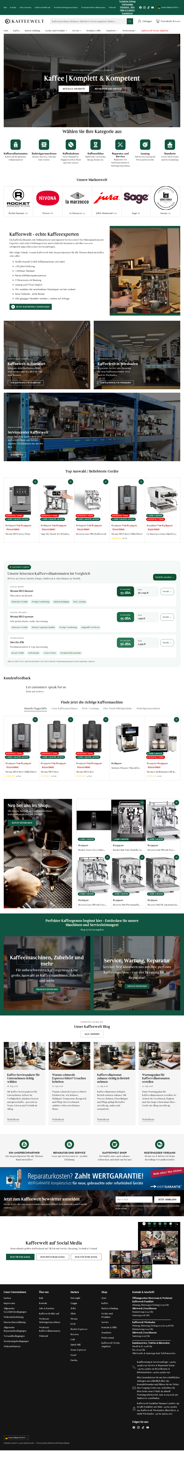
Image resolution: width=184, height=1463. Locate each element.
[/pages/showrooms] (47, 355)
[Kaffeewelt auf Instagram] (144, 8)
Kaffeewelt (29, 1443)
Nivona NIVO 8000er (21, 591)
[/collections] (38, 853)
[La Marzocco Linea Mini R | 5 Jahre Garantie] (162, 500)
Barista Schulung (109, 1308)
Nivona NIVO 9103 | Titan (17, 534)
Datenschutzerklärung (15, 1322)
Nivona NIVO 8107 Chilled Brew (127, 534)
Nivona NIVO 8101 (85, 771)
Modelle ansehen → (164, 577)
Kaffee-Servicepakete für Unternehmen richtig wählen (23, 1078)
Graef (73, 1355)
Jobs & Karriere (46, 1308)
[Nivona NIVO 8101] (92, 738)
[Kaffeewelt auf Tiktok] (148, 8)
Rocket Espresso (79, 1329)
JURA (73, 1308)
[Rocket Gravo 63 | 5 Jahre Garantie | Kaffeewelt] (94, 820)
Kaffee (104, 1303)
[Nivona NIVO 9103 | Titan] (21, 500)
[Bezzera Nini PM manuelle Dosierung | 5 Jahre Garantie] (128, 875)
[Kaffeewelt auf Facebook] (140, 8)
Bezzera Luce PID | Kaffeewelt (91, 534)
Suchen (7, 1298)
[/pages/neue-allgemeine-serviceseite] (92, 427)
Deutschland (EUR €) (169, 7)
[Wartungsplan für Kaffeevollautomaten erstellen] (159, 1056)
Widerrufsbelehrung (13, 1317)
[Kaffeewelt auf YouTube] (152, 8)
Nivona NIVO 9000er (21, 616)
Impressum (9, 1303)
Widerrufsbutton (12, 1346)
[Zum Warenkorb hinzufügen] (35, 481)
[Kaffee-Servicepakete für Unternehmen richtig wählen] (24, 1056)
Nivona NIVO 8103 (50, 771)
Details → (167, 591)
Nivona (74, 1318)
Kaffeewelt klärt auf (49, 1313)
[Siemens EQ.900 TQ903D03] (127, 738)
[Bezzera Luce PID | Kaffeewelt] (92, 500)
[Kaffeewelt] (24, 21)
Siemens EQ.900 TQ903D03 (125, 768)
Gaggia (74, 1303)
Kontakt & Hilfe (109, 1327)
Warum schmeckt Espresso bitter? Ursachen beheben (69, 1078)
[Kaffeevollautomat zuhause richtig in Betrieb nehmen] (114, 1056)
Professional (107, 1337)
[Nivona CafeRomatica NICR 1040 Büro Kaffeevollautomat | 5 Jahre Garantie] (162, 738)
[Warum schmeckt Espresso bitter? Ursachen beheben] (69, 1056)
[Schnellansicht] (35, 488)
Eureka (74, 1360)
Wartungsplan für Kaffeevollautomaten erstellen (156, 1078)
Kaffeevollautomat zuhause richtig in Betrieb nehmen (113, 1078)
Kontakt (43, 1303)
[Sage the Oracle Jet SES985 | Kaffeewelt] (56, 500)
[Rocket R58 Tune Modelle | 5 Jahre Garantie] (128, 820)
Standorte (106, 1332)
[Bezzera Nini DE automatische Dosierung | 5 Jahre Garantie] (163, 875)
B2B (41, 1298)
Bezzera (75, 1334)
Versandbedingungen (14, 1336)
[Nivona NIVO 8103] (56, 738)
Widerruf (43, 1336)
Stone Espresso (78, 1349)
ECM (73, 1324)
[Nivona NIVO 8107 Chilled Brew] (127, 500)
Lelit (73, 1339)
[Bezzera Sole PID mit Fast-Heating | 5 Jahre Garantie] (163, 820)
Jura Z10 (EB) (17, 642)
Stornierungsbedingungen (16, 1341)
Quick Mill (75, 1344)
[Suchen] (130, 21)
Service (105, 1322)
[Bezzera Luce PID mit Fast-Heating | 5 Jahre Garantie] (94, 875)
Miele (73, 1313)
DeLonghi (75, 1298)
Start (103, 1298)
